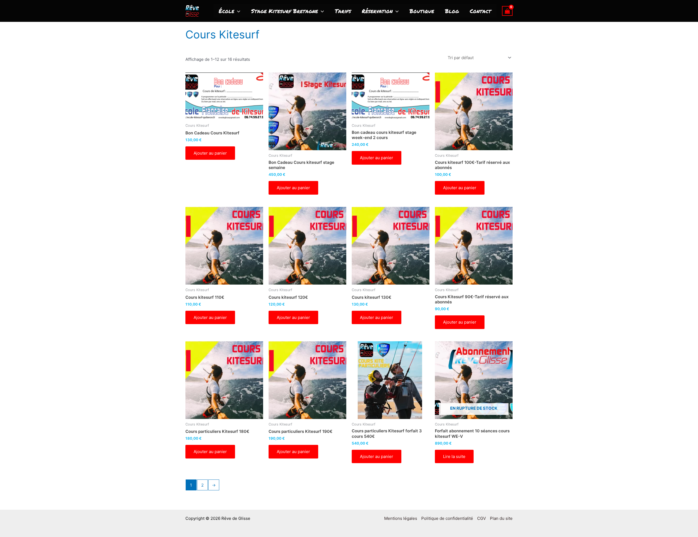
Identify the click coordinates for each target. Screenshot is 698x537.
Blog (452, 11)
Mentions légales (400, 518)
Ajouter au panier (210, 153)
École (226, 11)
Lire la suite (454, 456)
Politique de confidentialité (447, 518)
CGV (481, 518)
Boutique (422, 11)
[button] (237, 11)
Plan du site (501, 518)
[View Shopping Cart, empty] (507, 11)
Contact (480, 11)
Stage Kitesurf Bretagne (284, 11)
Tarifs (343, 11)
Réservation (377, 11)
